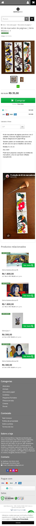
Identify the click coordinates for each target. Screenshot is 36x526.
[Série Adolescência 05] (18, 265)
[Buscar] (27, 19)
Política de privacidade (10, 421)
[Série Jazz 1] (18, 326)
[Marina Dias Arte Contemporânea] (18, 10)
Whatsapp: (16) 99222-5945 (11, 463)
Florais (5, 406)
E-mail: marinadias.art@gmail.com (13, 465)
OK (22, 127)
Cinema (5, 403)
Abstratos (6, 386)
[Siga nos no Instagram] (13, 470)
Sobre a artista (7, 424)
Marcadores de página (24, 25)
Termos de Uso (7, 427)
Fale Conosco (7, 418)
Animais (5, 389)
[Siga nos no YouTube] (10, 470)
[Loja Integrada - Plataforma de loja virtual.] (18, 510)
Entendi (18, 523)
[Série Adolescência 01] (18, 295)
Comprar (19, 100)
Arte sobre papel (11, 25)
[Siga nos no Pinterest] (16, 470)
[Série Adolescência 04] (18, 356)
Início (4, 25)
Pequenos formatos (10, 398)
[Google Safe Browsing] (19, 498)
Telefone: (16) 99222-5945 (10, 461)
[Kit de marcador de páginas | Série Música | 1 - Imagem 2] (21, 79)
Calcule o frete (6, 121)
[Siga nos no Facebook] (7, 470)
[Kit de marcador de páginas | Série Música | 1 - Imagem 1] (13, 79)
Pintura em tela (8, 401)
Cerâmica (6, 395)
